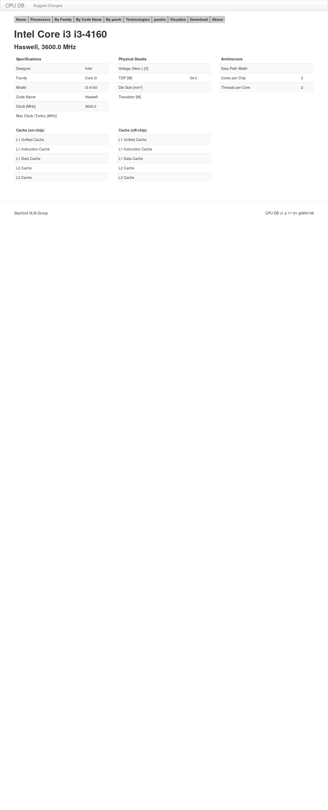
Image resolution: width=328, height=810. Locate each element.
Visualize (178, 19)
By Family (63, 19)
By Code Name (89, 19)
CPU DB (14, 5)
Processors (40, 19)
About (217, 19)
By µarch (113, 19)
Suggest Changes (47, 5)
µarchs (160, 19)
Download (199, 19)
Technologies (138, 19)
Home (21, 19)
